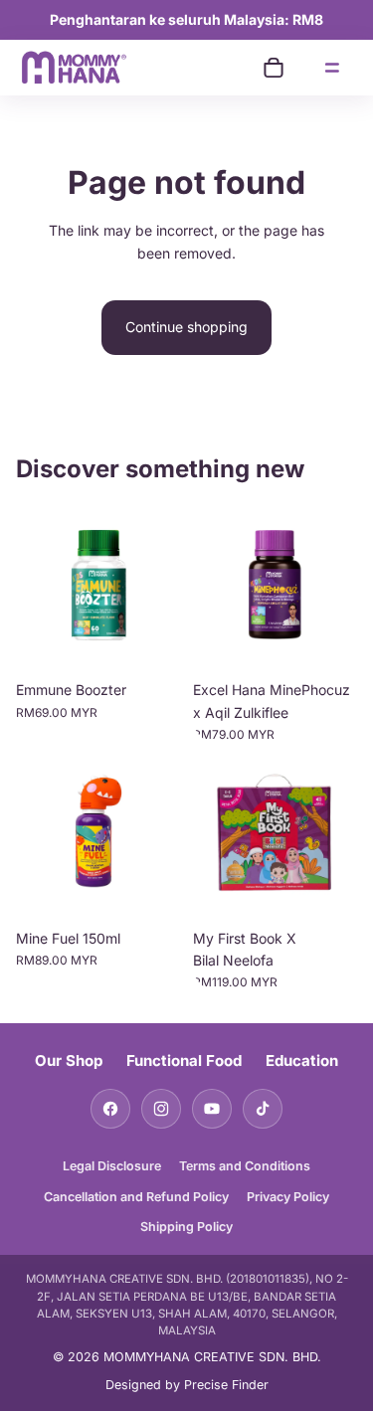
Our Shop (68, 1060)
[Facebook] (110, 1109)
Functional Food (184, 1060)
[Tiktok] (262, 1109)
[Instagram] (161, 1109)
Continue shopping (186, 326)
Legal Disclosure (112, 1165)
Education (302, 1060)
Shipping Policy (186, 1226)
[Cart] (273, 67)
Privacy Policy (288, 1196)
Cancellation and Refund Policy (136, 1196)
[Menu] (332, 67)
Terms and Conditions (244, 1165)
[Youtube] (212, 1109)
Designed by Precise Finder (187, 1384)
